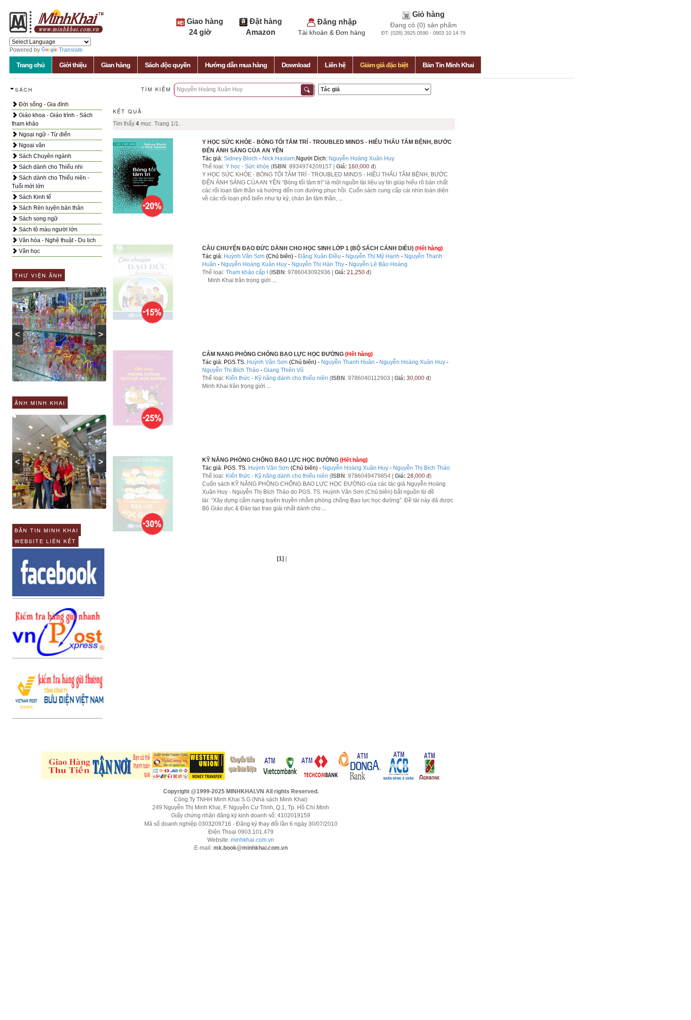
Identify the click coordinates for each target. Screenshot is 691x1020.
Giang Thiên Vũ (284, 370)
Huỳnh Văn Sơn (244, 256)
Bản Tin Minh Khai (448, 65)
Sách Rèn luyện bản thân (50, 208)
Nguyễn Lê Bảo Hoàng (378, 264)
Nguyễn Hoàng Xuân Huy (361, 158)
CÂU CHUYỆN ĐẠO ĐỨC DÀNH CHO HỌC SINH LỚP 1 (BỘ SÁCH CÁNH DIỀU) (308, 248)
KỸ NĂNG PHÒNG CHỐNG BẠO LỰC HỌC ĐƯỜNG (270, 460)
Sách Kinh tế (34, 197)
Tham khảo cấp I (247, 272)
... (340, 198)
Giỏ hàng (428, 14)
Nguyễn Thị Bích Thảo (230, 370)
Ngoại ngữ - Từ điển (44, 134)
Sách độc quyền (167, 65)
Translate (71, 50)
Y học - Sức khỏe (247, 166)
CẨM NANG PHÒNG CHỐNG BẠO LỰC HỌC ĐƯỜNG (273, 354)
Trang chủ (30, 65)
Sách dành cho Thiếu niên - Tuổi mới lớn (50, 182)
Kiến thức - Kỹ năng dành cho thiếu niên (277, 378)
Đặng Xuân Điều (319, 256)
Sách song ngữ (37, 218)
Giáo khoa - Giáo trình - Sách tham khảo (52, 119)
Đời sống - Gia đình (43, 104)
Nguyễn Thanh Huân (348, 362)
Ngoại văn (31, 145)
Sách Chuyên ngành (44, 156)
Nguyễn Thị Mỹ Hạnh (373, 256)
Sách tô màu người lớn (47, 229)
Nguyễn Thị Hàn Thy (317, 264)
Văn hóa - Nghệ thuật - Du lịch (56, 240)
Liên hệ (335, 65)
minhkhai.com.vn (252, 840)
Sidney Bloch (241, 158)
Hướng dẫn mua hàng (236, 65)
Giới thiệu (72, 65)
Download (296, 65)
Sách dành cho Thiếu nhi (50, 167)
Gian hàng (115, 65)
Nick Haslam (278, 158)
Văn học (28, 251)
